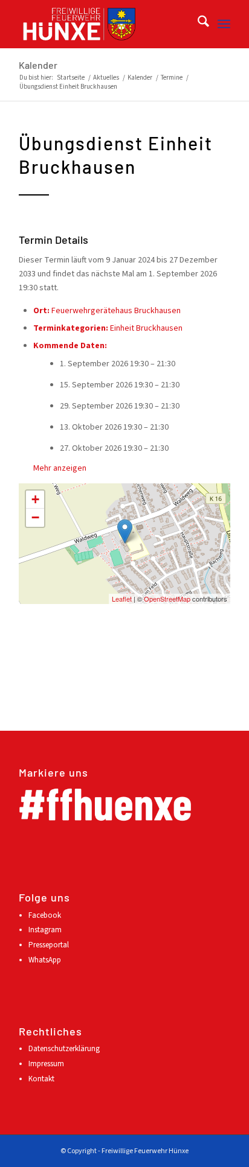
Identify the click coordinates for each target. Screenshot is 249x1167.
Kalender (38, 65)
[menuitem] (197, 24)
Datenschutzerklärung (64, 1048)
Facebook (44, 915)
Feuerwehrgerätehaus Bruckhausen (116, 311)
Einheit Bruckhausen (146, 328)
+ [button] (35, 499)
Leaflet (122, 598)
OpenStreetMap (167, 598)
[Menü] (224, 24)
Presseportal (48, 945)
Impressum (46, 1063)
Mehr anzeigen (59, 468)
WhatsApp (44, 960)
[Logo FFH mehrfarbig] (103, 24)
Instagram (45, 929)
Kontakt (41, 1078)
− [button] (35, 517)
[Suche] (197, 24)
